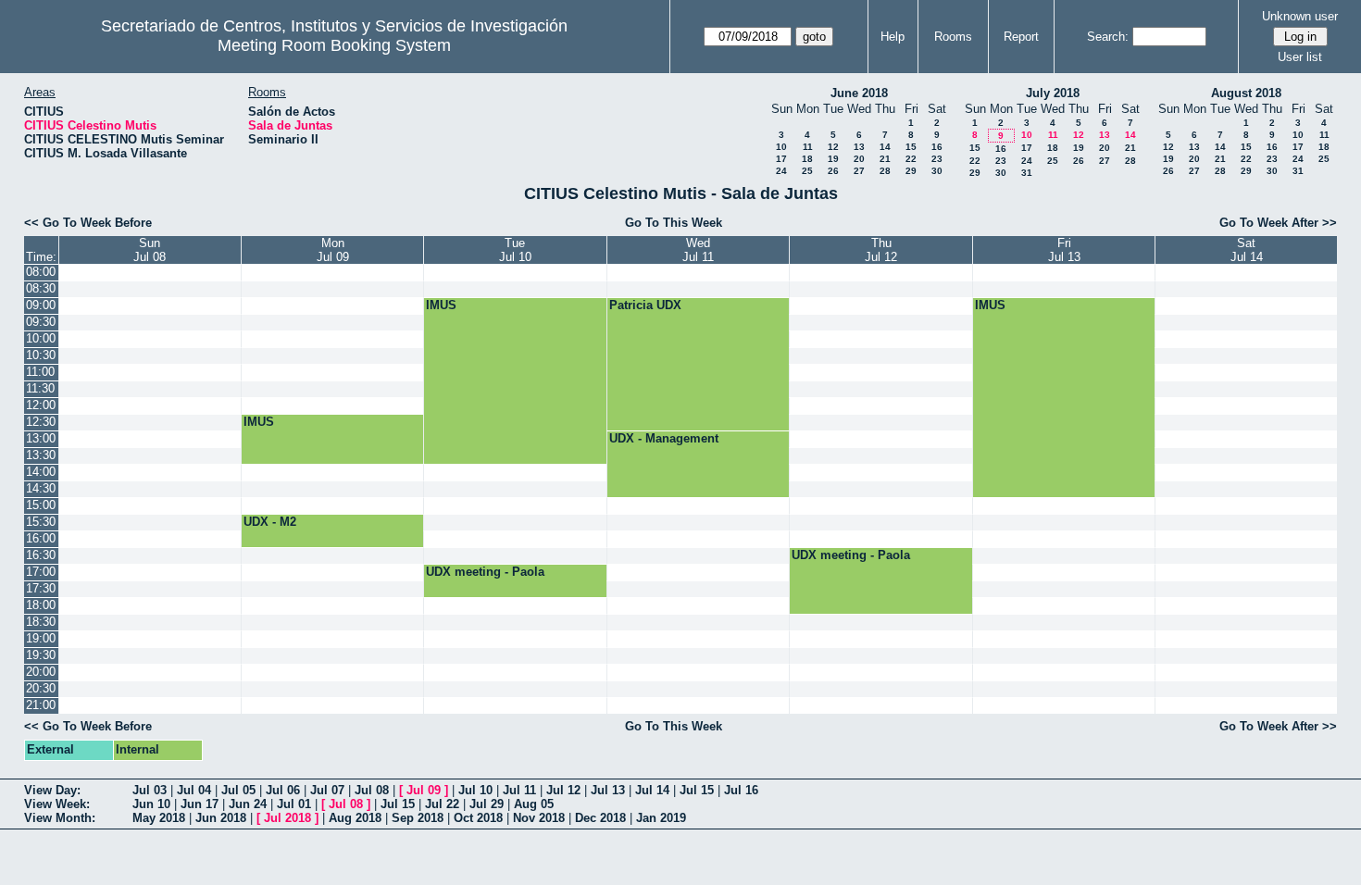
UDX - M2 (269, 522)
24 (781, 171)
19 (833, 159)
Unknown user (1300, 16)
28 (885, 171)
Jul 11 (519, 790)
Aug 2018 (355, 818)
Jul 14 (652, 790)
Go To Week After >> (1278, 223)
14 (885, 147)
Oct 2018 (478, 818)
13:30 (41, 455)
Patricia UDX (645, 305)
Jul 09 (423, 790)
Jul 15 (697, 790)
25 (807, 171)
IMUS (441, 305)
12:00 (41, 405)
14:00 (41, 472)
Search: (1108, 37)
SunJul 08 (149, 250)
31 (1026, 173)
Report (1021, 37)
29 (911, 171)
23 (937, 159)
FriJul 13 (1064, 250)
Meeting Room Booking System (334, 45)
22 (911, 159)
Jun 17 (200, 804)
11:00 (40, 372)
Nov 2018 (539, 818)
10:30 (41, 355)
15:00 (41, 505)
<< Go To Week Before (88, 223)
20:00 (41, 672)
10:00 (41, 338)
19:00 (41, 638)
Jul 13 (608, 790)
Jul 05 (238, 790)
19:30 (41, 655)
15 (911, 147)
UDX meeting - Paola (851, 555)
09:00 (41, 305)
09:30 (41, 322)
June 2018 (859, 93)
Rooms (953, 37)
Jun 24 (248, 804)
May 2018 (158, 818)
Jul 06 (283, 790)
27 (859, 171)
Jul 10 (475, 790)
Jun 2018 (220, 818)
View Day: (52, 790)
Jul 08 (372, 790)
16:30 (41, 555)
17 (781, 159)
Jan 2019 (661, 818)
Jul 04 (194, 790)
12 (833, 147)
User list (1300, 57)
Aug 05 (534, 804)
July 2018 (1053, 93)
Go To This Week (673, 223)
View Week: (57, 804)
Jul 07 (327, 790)
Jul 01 (294, 804)
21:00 (41, 705)
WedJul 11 (698, 250)
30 (937, 171)
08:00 (41, 272)
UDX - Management (663, 438)
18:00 (41, 605)
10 (781, 147)
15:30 (41, 522)
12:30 (41, 422)
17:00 (41, 572)
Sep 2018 (417, 818)
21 (885, 159)
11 (808, 147)
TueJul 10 (515, 250)
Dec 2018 (600, 818)
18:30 (41, 622)
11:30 (40, 388)
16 (937, 147)
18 (807, 159)
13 (859, 147)
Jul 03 (149, 790)
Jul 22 (442, 804)
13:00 (41, 438)
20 (859, 159)
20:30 (41, 688)
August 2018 (1246, 93)
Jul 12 (563, 790)
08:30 (41, 288)
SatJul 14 (1246, 250)
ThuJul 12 (881, 250)
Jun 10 (151, 804)
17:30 (41, 588)
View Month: (59, 818)
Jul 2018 (287, 818)
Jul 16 (741, 790)
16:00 (41, 538)
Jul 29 (486, 804)
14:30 (41, 488)
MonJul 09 (333, 250)
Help (892, 37)
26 (833, 171)
